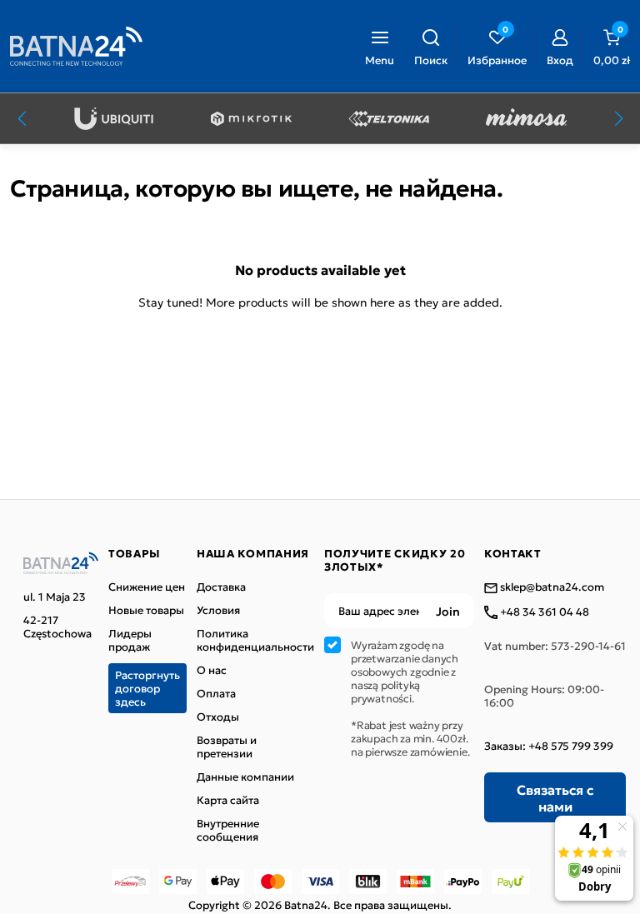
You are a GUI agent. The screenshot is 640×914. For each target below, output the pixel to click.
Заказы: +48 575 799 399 (548, 745)
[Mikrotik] (251, 118)
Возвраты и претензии (227, 746)
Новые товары (146, 610)
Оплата (216, 693)
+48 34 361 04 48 (543, 612)
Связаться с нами (555, 797)
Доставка (221, 586)
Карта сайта (228, 800)
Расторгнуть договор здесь (147, 688)
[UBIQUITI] (113, 118)
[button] (431, 46)
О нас (212, 670)
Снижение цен (146, 586)
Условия (218, 610)
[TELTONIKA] (388, 118)
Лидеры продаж (130, 640)
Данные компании (245, 776)
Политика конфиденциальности (255, 640)
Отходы (218, 716)
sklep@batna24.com (551, 587)
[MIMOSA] (526, 118)
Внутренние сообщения (228, 830)
